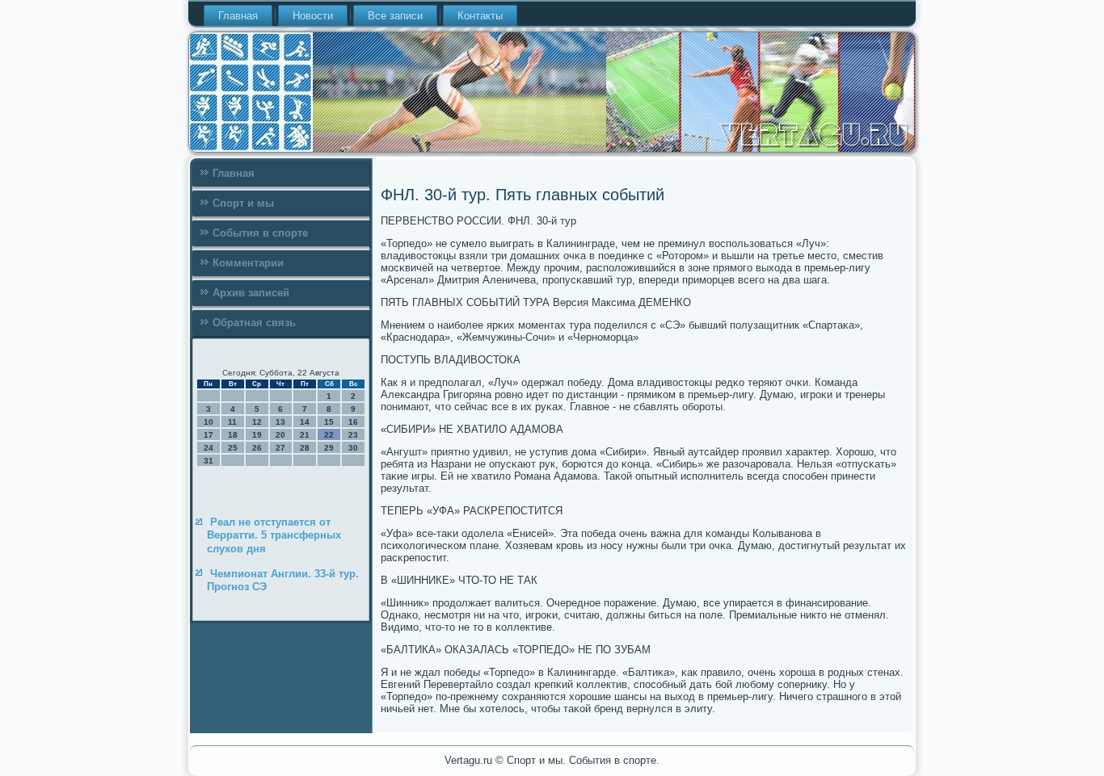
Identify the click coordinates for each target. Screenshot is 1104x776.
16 (353, 421)
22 (329, 434)
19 (257, 434)
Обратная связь (254, 323)
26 (257, 447)
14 (305, 421)
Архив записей (251, 293)
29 (329, 447)
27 (280, 447)
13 (280, 421)
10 (208, 421)
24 (208, 447)
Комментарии (248, 263)
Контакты (480, 16)
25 (233, 447)
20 (280, 434)
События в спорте (260, 233)
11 (232, 421)
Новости (313, 16)
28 (305, 447)
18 (233, 434)
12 (257, 421)
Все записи (395, 16)
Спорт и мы (243, 203)
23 (353, 434)
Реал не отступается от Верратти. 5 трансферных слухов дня (274, 535)
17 (208, 434)
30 (353, 447)
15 (329, 421)
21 (305, 434)
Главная (238, 16)
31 (208, 460)
